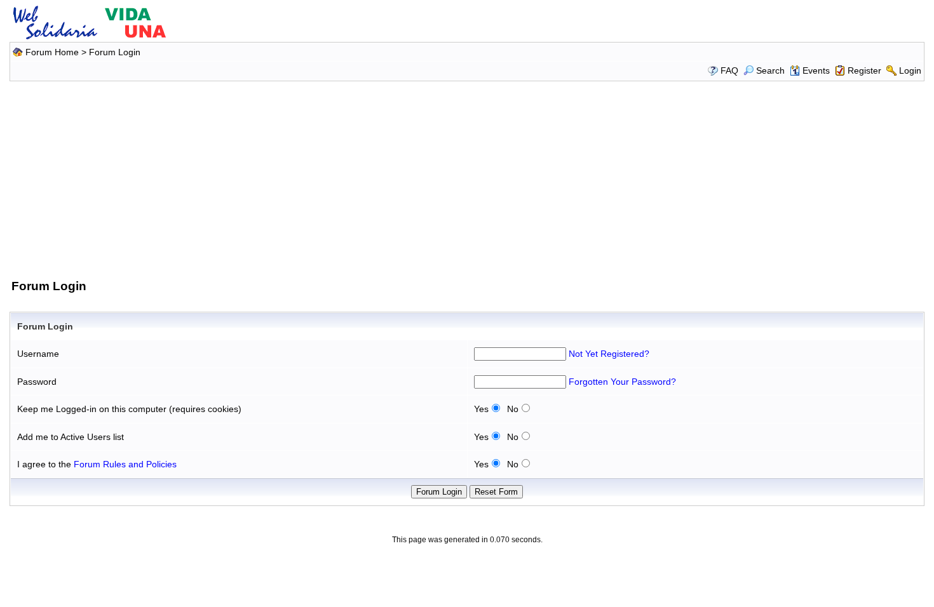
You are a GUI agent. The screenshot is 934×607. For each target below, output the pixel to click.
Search (770, 70)
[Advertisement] (467, 177)
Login (910, 70)
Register (864, 70)
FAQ (729, 70)
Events (816, 70)
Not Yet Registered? (609, 354)
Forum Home (52, 52)
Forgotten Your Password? (622, 382)
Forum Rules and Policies (125, 464)
